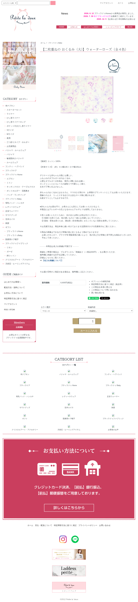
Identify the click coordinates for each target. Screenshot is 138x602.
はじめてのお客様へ (91, 27)
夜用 (9, 138)
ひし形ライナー (13, 118)
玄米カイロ (10, 219)
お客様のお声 (113, 430)
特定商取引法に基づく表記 (15, 298)
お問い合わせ (105, 525)
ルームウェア (12, 162)
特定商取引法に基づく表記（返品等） (107, 284)
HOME (61, 27)
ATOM (12, 309)
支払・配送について (43, 525)
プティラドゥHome (15, 231)
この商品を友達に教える (101, 287)
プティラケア (11, 170)
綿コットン (11, 255)
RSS (6, 309)
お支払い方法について (13, 293)
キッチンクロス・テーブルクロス (21, 187)
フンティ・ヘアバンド (14, 166)
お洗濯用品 (11, 146)
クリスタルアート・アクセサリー (19, 260)
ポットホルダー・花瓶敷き (18, 191)
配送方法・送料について (14, 287)
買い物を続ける (97, 293)
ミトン (9, 183)
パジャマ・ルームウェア (15, 150)
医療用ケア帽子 (12, 239)
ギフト (8, 227)
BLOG (130, 27)
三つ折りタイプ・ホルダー (18, 142)
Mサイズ (10, 134)
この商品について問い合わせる (104, 290)
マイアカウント (10, 304)
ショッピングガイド (113, 27)
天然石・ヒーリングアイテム (17, 264)
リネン (9, 247)
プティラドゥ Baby (55, 43)
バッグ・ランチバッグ (16, 195)
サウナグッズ (11, 215)
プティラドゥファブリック (16, 243)
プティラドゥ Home (13, 174)
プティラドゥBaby (14, 235)
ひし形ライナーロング (16, 122)
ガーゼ (9, 251)
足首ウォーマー (12, 211)
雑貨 (7, 223)
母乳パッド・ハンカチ (14, 203)
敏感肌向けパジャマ (15, 158)
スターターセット (14, 110)
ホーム (43, 43)
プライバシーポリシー (87, 525)
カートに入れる (88, 330)
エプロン (10, 179)
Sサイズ (10, 130)
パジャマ (10, 154)
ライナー (10, 114)
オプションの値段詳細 (100, 281)
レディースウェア (12, 207)
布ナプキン (10, 106)
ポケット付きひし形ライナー (19, 126)
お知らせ (73, 27)
